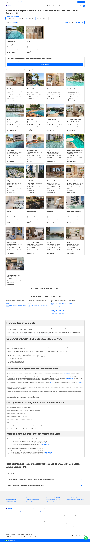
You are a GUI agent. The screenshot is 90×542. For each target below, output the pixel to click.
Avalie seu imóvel (67, 517)
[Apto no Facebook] (76, 535)
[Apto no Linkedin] (80, 535)
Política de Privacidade (10, 534)
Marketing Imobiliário (44, 525)
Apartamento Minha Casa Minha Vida (53, 496)
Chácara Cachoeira (34, 334)
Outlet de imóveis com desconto (73, 496)
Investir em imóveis (29, 501)
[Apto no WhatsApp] (84, 535)
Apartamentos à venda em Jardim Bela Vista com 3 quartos (16, 309)
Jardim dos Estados (24, 334)
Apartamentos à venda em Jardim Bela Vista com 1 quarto (15, 303)
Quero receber (45, 64)
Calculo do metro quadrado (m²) (70, 527)
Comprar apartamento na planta (32, 496)
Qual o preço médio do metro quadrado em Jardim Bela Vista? (24, 473)
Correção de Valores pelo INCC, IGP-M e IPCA (74, 523)
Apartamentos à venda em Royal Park (58, 313)
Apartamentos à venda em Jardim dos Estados (58, 307)
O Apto (21, 515)
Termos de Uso (29, 534)
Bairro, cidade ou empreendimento (12, 16)
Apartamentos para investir (10, 499)
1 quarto (79, 382)
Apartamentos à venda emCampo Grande (76, 303)
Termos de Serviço (20, 534)
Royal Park (41, 334)
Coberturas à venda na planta (11, 501)
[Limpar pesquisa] (26, 18)
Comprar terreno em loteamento (32, 499)
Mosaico (67, 22)
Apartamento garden (9, 497)
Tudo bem (81, 1)
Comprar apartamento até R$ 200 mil (53, 497)
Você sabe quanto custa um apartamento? (75, 499)
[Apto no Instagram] (72, 535)
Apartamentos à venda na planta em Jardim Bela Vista (37, 306)
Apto (21, 509)
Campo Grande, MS (34, 328)
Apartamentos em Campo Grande (32, 509)
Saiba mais (19, 2)
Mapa (72, 22)
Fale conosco (23, 523)
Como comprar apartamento (11, 503)
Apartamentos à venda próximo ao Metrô (13, 496)
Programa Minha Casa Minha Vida (73, 497)
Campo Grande (69, 378)
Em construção (66, 373)
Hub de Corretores (44, 519)
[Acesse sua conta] (81, 6)
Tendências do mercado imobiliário (33, 503)
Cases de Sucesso (24, 519)
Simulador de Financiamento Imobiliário (72, 521)
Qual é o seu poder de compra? (70, 515)
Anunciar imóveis (23, 517)
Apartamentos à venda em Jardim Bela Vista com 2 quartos (16, 306)
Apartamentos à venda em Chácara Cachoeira (58, 311)
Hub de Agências (44, 521)
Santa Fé (47, 334)
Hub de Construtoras (44, 515)
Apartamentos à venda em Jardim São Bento (58, 304)
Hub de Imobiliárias (44, 517)
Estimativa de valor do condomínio (71, 525)
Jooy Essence (46, 442)
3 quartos (51, 382)
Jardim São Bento (15, 334)
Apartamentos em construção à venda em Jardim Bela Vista (38, 303)
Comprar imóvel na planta (31, 497)
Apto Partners (23, 521)
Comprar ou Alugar (68, 519)
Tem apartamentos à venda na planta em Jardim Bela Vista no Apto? (26, 485)
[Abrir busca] (84, 6)
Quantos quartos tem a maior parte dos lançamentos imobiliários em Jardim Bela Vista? (31, 479)
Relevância (14, 22)
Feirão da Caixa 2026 (50, 501)
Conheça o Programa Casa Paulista (53, 499)
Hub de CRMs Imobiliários (45, 523)
